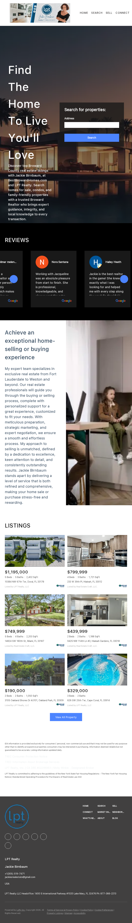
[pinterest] (43, 836)
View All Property (66, 717)
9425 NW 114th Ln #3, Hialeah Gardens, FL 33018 (93, 641)
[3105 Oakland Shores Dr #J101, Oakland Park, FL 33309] (35, 670)
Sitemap (68, 913)
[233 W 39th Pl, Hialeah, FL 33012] (97, 551)
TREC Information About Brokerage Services (32, 762)
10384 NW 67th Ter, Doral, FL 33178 (24, 581)
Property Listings (55, 913)
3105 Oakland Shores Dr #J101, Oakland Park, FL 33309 (34, 700)
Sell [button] (109, 12)
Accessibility (80, 913)
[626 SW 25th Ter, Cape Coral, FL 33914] (97, 670)
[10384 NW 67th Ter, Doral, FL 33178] (35, 551)
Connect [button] (123, 12)
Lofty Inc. (21, 910)
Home (84, 12)
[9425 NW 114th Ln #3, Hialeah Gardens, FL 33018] (97, 610)
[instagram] (26, 836)
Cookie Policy (86, 910)
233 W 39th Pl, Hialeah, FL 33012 (84, 581)
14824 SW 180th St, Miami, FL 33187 (24, 641)
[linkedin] (17, 836)
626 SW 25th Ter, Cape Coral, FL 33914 (88, 700)
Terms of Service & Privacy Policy (63, 910)
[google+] (8, 845)
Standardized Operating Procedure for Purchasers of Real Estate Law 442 (47, 777)
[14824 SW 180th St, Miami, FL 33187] (35, 610)
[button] (40, 13)
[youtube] (34, 836)
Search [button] (97, 12)
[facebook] (8, 836)
